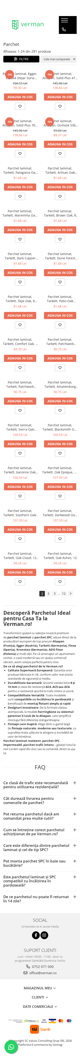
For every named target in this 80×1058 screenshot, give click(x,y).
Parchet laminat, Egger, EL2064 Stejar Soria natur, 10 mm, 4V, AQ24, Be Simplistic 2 (20, 76)
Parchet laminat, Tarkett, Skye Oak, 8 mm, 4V (20, 299)
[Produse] (65, 21)
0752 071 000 (42, 966)
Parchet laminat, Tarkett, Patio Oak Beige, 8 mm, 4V (60, 299)
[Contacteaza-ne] (64, 29)
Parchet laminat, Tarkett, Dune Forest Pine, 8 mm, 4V (60, 256)
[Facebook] (36, 935)
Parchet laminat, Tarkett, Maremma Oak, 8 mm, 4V (20, 213)
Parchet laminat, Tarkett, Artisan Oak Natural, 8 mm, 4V (60, 170)
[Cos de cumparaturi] (63, 38)
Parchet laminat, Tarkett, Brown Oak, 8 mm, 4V (60, 213)
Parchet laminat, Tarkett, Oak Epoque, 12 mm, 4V (60, 470)
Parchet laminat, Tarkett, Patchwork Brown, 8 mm (60, 341)
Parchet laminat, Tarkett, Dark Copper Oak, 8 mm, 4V (20, 256)
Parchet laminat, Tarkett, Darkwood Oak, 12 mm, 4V (60, 513)
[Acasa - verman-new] (28, 25)
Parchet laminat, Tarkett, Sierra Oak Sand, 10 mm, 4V (20, 427)
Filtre (23, 59)
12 (64, 593)
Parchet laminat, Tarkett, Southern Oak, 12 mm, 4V (20, 513)
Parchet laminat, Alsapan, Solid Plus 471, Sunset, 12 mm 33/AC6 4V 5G (60, 76)
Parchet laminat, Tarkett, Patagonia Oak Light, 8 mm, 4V (20, 170)
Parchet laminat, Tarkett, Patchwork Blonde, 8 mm (20, 384)
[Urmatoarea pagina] (70, 593)
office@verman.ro (42, 973)
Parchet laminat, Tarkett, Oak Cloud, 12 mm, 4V (20, 555)
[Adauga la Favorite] (20, 106)
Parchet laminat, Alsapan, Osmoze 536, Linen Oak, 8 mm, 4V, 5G (60, 123)
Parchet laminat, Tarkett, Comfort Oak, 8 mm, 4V (20, 341)
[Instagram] (44, 935)
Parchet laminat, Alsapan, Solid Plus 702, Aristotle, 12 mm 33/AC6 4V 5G (20, 123)
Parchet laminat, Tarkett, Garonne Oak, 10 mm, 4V (20, 470)
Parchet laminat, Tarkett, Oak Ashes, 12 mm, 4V (60, 555)
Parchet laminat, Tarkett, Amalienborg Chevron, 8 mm (60, 384)
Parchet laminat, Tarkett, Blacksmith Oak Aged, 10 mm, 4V (60, 427)
